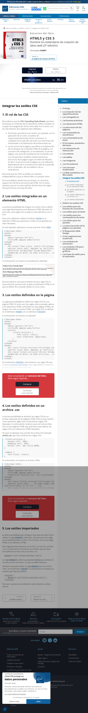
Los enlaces (68, 154)
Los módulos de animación (70, 242)
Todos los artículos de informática (15, 656)
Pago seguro (42, 658)
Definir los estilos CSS (42, 599)
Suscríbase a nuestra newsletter (20, 632)
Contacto (41, 666)
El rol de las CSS (73, 181)
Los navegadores (71, 117)
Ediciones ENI (19, 8)
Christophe (38, 50)
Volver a (43, 57)
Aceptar (80, 631)
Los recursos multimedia (69, 168)
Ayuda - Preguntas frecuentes (49, 655)
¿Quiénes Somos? (13, 660)
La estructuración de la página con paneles (74, 227)
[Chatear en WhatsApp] (44, 8)
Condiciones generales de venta (19, 670)
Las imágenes (69, 160)
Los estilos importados (75, 199)
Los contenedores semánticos (71, 133)
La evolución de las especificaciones (72, 113)
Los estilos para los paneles (72, 221)
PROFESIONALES (59, 681)
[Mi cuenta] (84, 8)
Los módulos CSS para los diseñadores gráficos (73, 249)
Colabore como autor (15, 663)
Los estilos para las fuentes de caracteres (73, 207)
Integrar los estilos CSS (73, 178)
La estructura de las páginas (72, 128)
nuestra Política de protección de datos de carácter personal (20, 633)
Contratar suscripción (27, 391)
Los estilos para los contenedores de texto (73, 216)
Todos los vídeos (75, 661)
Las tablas (67, 157)
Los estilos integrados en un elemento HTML (75, 185)
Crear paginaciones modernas (72, 237)
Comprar (27, 384)
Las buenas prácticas (72, 120)
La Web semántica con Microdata (17, 599)
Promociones (74, 658)
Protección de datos (14, 666)
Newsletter (73, 655)
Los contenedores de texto (73, 139)
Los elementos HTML (73, 124)
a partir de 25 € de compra (56, 619)
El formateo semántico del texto (74, 144)
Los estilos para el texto (74, 212)
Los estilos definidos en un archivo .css (76, 195)
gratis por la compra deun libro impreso (11, 620)
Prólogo (66, 108)
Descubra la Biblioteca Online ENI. (44, 2)
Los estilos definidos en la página (76, 190)
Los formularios (70, 164)
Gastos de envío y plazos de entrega (48, 662)
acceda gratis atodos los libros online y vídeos (33, 620)
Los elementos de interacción (71, 149)
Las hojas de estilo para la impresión (74, 255)
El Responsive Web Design (71, 232)
